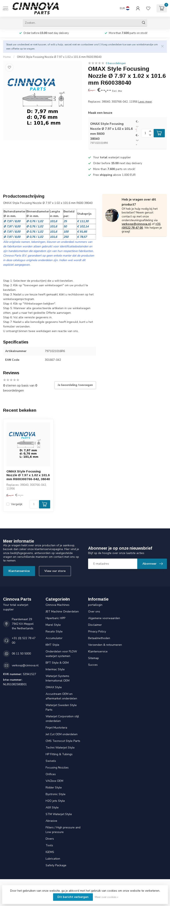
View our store (55, 571)
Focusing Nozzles (57, 768)
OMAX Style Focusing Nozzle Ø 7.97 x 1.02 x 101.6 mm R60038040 (59, 57)
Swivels (51, 761)
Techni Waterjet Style (60, 748)
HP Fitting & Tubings (59, 754)
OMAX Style (54, 687)
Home (7, 57)
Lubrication (53, 859)
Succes (93, 665)
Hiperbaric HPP (55, 618)
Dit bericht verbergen (73, 897)
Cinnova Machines (57, 605)
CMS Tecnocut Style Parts (63, 741)
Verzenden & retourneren (105, 645)
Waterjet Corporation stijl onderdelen (62, 718)
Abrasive (51, 821)
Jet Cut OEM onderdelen (62, 734)
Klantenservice (19, 571)
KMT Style (52, 645)
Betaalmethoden (99, 638)
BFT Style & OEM (57, 663)
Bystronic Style (56, 794)
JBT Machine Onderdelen (62, 612)
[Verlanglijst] (148, 8)
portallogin (95, 605)
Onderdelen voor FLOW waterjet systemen (61, 653)
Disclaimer (95, 625)
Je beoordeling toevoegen (75, 385)
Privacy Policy (97, 631)
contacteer (87, 44)
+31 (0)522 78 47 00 (141, 226)
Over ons (94, 612)
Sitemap (93, 658)
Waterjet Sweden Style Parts (61, 707)
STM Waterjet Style (59, 814)
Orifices (51, 774)
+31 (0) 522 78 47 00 (23, 640)
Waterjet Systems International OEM (57, 678)
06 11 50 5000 (21, 654)
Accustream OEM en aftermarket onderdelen (61, 696)
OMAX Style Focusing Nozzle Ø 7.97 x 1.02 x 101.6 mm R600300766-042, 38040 (28, 475)
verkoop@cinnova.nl (136, 224)
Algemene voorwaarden (104, 618)
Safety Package (56, 865)
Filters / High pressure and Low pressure (63, 829)
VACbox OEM (54, 781)
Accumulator (54, 638)
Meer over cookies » (106, 897)
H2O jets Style (55, 801)
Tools (49, 845)
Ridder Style (54, 787)
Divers (50, 839)
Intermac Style (55, 669)
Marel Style (53, 625)
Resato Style (54, 631)
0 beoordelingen (116, 63)
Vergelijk (16, 504)
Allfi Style (52, 807)
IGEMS (50, 852)
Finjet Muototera (56, 728)
